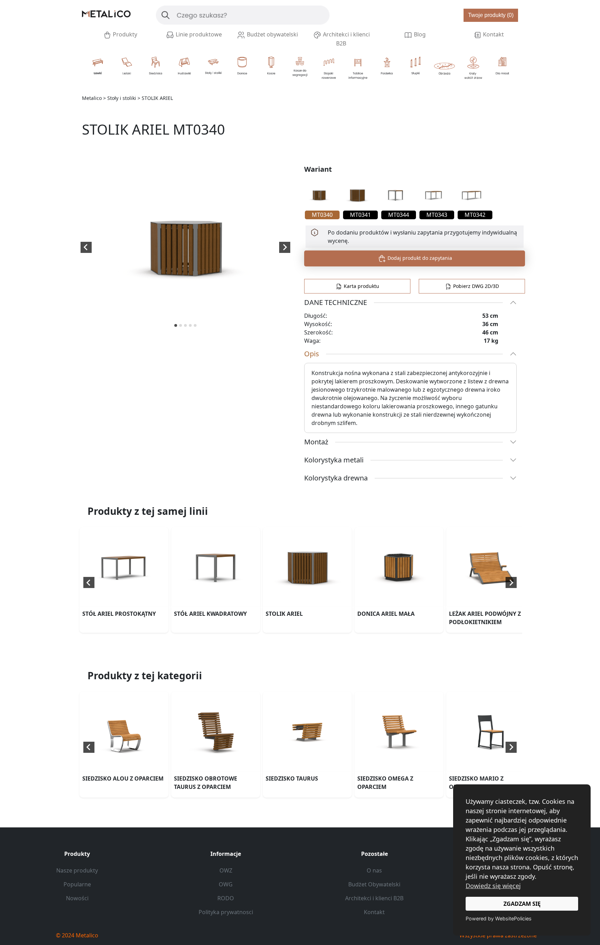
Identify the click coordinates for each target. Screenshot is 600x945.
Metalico (92, 98)
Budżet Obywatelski (374, 884)
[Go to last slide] (86, 247)
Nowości (77, 898)
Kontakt (493, 34)
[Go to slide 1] (175, 325)
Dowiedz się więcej (493, 886)
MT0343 (436, 215)
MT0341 (360, 215)
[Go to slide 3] (185, 325)
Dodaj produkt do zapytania (419, 258)
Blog (419, 34)
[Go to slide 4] (190, 325)
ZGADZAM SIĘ (522, 904)
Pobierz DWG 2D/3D (475, 286)
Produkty (124, 34)
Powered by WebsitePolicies (499, 918)
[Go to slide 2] (180, 325)
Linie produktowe (198, 34)
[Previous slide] (88, 582)
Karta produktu (360, 286)
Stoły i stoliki (121, 98)
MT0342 (475, 215)
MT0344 (398, 215)
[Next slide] (284, 247)
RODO (225, 898)
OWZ (225, 870)
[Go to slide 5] (195, 325)
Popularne (77, 884)
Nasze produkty (77, 870)
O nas (374, 870)
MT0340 (322, 215)
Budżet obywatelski (271, 34)
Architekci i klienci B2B (346, 39)
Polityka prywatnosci (226, 912)
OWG (226, 884)
